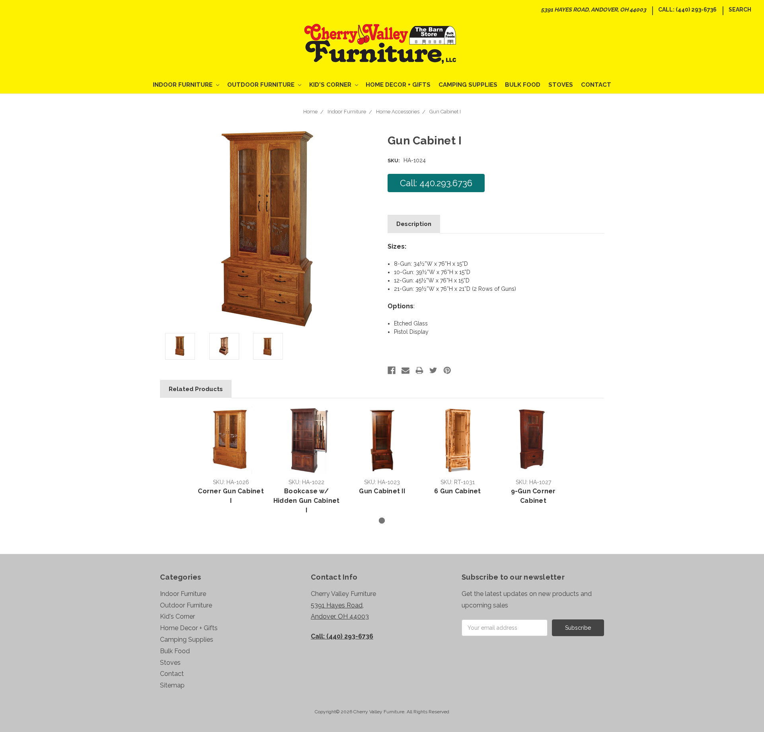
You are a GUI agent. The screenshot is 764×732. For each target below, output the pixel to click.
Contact (596, 84)
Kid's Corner (331, 84)
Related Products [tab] (196, 389)
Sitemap (172, 685)
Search (740, 9)
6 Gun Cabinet (457, 491)
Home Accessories (397, 112)
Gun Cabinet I (445, 112)
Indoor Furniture (183, 84)
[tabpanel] (231, 457)
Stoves (560, 84)
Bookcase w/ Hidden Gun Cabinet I (306, 500)
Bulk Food (522, 84)
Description (413, 224)
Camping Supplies (468, 84)
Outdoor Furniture (261, 84)
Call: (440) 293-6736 (687, 9)
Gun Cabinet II (382, 491)
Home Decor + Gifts (398, 84)
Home (310, 112)
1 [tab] (382, 521)
